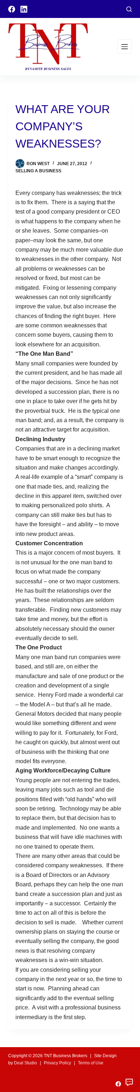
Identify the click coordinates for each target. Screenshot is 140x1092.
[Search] (129, 9)
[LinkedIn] (23, 9)
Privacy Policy (57, 1062)
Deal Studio (25, 1062)
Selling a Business (38, 170)
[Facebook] (11, 9)
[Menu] (124, 46)
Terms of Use (90, 1062)
